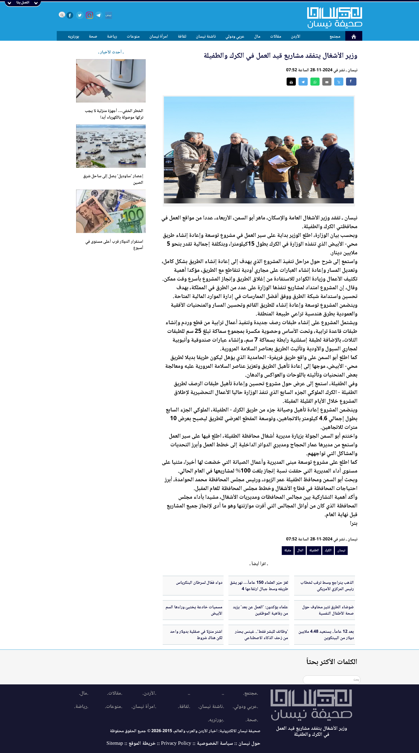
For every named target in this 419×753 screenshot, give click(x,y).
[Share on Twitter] (338, 82)
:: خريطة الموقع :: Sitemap (133, 743)
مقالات (275, 36)
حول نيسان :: (246, 743)
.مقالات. (114, 693)
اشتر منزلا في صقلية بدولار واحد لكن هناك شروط (196, 635)
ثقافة (182, 36)
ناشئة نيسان (206, 36)
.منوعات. (113, 707)
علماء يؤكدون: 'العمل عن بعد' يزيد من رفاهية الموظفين (260, 610)
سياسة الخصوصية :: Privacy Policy (197, 743)
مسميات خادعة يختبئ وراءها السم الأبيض (194, 610)
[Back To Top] (410, 740)
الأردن (295, 36)
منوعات (133, 36)
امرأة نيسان (158, 36)
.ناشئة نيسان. (211, 707)
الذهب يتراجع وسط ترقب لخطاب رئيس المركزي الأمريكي (327, 586)
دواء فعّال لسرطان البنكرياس (199, 582)
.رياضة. (81, 707)
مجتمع (335, 36)
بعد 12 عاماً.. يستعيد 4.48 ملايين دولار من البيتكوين (326, 635)
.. (223, 693)
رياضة (112, 36)
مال (257, 36)
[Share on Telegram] (303, 82)
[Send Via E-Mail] (326, 82)
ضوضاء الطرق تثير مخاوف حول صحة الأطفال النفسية (328, 610)
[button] (315, 82)
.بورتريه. (216, 720)
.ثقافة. (184, 707)
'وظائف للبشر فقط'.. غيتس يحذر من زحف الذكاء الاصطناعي (261, 635)
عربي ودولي (235, 36)
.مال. (83, 693)
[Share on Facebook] (351, 82)
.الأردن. (149, 693)
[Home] (331, 17)
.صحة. (251, 720)
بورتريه (73, 36)
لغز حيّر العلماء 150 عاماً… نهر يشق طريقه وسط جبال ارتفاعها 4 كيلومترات (259, 589)
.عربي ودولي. (245, 707)
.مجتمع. (250, 693)
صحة (93, 36)
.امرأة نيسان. (143, 707)
